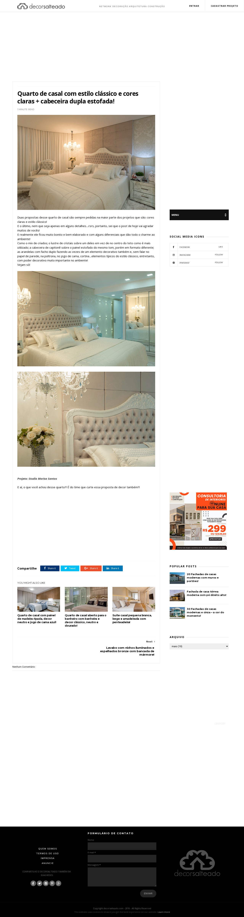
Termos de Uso (47, 853)
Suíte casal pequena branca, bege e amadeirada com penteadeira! (132, 619)
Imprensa (48, 858)
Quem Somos (48, 849)
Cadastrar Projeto (224, 5)
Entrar (194, 5)
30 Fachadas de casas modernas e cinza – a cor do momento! (205, 612)
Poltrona (98, 552)
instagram (201, 255)
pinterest (201, 262)
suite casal (128, 552)
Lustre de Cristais (74, 552)
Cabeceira (31, 552)
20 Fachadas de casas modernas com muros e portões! (203, 578)
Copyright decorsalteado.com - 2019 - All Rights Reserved (122, 908)
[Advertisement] (122, 47)
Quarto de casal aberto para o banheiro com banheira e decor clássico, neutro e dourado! (85, 620)
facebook (201, 247)
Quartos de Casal (113, 552)
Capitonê (43, 552)
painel (88, 552)
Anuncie (48, 863)
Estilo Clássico (57, 552)
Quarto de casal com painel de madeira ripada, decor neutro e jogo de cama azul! (36, 619)
